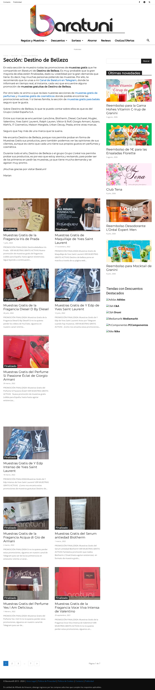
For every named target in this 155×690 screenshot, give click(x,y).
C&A (116, 306)
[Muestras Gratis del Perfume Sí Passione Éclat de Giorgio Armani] (26, 351)
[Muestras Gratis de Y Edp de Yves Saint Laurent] (77, 285)
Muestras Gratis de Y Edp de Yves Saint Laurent (77, 307)
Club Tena (114, 189)
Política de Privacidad (47, 681)
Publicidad (17, 2)
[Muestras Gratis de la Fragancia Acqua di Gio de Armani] (26, 513)
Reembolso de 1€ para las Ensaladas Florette (126, 151)
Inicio (5, 55)
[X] (149, 2)
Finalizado (10, 229)
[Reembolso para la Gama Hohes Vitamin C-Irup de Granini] (129, 90)
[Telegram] (144, 2)
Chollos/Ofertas (124, 40)
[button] (148, 40)
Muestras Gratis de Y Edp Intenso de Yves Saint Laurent (23, 467)
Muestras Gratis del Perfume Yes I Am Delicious (25, 605)
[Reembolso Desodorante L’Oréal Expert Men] (129, 210)
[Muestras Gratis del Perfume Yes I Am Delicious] (26, 583)
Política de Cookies (66, 681)
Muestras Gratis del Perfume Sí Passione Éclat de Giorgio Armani (25, 375)
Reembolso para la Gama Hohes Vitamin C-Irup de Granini (126, 109)
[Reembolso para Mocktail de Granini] (129, 251)
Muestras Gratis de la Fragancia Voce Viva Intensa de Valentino (77, 607)
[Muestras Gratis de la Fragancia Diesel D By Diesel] (26, 285)
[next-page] (37, 663)
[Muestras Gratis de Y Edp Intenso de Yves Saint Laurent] (26, 443)
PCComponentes (138, 325)
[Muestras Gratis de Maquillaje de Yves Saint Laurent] (77, 214)
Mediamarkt (130, 318)
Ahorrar (92, 40)
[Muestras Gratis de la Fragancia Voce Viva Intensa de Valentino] (77, 583)
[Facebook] (139, 2)
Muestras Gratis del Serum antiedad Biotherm (76, 535)
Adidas (121, 299)
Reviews (106, 40)
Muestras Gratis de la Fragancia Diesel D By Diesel (26, 307)
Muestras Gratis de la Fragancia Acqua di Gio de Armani (24, 537)
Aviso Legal (31, 681)
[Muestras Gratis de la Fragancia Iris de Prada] (26, 214)
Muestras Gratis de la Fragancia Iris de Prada (21, 237)
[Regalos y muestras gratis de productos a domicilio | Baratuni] (77, 20)
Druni (117, 312)
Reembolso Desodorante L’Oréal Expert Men (126, 228)
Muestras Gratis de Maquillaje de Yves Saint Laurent (74, 239)
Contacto (6, 2)
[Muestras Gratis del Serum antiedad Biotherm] (77, 513)
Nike (117, 331)
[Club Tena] (129, 174)
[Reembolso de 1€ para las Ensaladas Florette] (129, 134)
